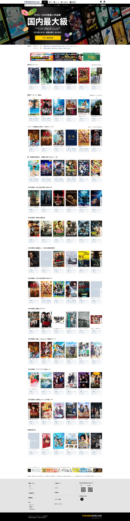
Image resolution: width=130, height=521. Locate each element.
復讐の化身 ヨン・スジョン (59, 389)
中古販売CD (65, 2)
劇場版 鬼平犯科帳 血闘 (96, 449)
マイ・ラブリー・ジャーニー (46, 389)
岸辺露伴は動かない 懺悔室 (71, 84)
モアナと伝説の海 (32, 176)
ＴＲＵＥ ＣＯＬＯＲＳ (83, 328)
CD (51, 2)
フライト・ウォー (94, 237)
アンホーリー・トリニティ (33, 237)
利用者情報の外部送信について (91, 476)
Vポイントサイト (58, 504)
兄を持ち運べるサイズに (95, 84)
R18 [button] (103, 5)
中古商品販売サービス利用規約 (55, 476)
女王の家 (80, 389)
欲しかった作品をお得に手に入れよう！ (49, 467)
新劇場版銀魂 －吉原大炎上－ (46, 358)
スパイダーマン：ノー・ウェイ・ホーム (61, 176)
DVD (45, 2)
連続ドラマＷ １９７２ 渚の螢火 (35, 328)
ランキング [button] (65, 5)
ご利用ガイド (91, 5)
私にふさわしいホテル (45, 449)
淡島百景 (80, 358)
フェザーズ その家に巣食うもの (35, 267)
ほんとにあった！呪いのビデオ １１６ (36, 84)
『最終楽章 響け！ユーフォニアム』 (60, 358)
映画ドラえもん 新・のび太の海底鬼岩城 (61, 116)
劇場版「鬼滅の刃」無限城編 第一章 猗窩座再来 (38, 146)
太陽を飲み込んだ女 (95, 389)
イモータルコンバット (58, 84)
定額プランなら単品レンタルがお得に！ (79, 467)
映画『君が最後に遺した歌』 (71, 298)
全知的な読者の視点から (83, 207)
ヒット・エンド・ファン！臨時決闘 (85, 84)
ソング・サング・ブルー (95, 207)
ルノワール (81, 449)
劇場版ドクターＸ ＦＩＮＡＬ (84, 146)
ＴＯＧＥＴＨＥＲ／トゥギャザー (47, 267)
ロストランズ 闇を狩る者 (33, 207)
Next (101, 78)
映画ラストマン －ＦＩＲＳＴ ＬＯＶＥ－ (49, 116)
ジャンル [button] (48, 5)
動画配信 (73, 2)
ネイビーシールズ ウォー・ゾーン (47, 237)
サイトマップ (100, 476)
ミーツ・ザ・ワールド (33, 449)
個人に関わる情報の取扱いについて (68, 476)
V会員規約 (33, 476)
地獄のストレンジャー (58, 267)
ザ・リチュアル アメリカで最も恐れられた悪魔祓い (101, 267)
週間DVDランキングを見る (96, 95)
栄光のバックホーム (82, 116)
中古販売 (30, 507)
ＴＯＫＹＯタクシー (69, 116)
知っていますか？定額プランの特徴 (63, 467)
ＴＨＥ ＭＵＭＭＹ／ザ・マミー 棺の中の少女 (75, 207)
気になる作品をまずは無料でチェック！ (94, 467)
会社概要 (29, 476)
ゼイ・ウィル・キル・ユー (58, 207)
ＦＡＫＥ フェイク (82, 267)
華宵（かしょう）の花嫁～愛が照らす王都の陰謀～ (88, 419)
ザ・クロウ (43, 207)
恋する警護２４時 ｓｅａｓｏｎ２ (60, 328)
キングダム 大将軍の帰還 (71, 176)
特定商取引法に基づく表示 (80, 476)
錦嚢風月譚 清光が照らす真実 (72, 419)
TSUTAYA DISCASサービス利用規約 (42, 476)
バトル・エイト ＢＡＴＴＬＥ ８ (72, 237)
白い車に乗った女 (69, 267)
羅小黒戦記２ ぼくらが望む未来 (47, 84)
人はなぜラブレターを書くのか (59, 146)
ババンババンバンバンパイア (59, 298)
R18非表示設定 (32, 509)
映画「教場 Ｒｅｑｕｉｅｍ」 (72, 146)
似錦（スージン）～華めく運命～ (47, 419)
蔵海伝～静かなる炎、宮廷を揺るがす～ (36, 419)
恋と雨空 (55, 419)
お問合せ (57, 492)
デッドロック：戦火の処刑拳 (59, 237)
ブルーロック (81, 176)
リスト (101, 2)
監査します (68, 389)
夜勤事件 (80, 298)
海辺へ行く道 (56, 449)
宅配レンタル (31, 504)
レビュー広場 (58, 499)
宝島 (42, 146)
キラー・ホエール (82, 237)
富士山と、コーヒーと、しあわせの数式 (73, 449)
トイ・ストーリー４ (44, 176)
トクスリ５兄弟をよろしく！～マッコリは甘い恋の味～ (39, 389)
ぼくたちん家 (68, 328)
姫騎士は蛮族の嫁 (69, 358)
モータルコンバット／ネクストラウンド (98, 146)
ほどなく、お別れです (33, 116)
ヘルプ (97, 5)
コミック (57, 2)
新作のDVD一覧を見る (97, 64)
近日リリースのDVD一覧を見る (95, 127)
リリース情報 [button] (56, 5)
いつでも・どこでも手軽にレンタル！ (33, 467)
